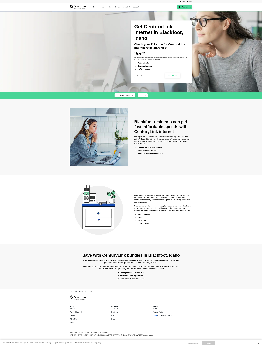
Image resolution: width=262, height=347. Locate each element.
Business (189, 1)
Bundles (73, 308)
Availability (115, 308)
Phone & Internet (76, 312)
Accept (208, 343)
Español (182, 1)
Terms (155, 308)
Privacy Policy (158, 312)
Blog (113, 319)
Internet (72, 315)
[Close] (258, 343)
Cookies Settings (193, 343)
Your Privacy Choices (165, 315)
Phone (72, 322)
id (85, 291)
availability (79, 291)
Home (71, 291)
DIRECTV (73, 319)
